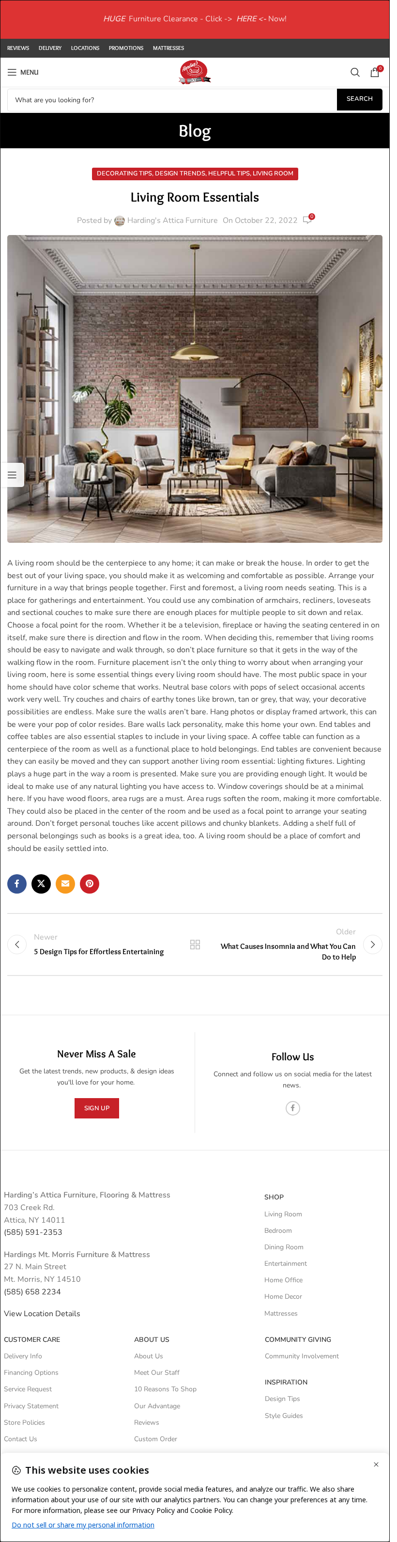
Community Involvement (302, 1356)
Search (360, 98)
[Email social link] (65, 884)
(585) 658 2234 (32, 1292)
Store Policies (24, 1422)
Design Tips (282, 1398)
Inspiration (286, 1382)
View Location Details (43, 1313)
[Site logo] (195, 71)
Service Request (28, 1389)
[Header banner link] (195, 19)
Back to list (194, 944)
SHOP (274, 1197)
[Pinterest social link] (89, 884)
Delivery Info (23, 1356)
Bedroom (278, 1230)
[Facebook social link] (17, 884)
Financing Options (31, 1372)
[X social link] (41, 884)
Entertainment (285, 1263)
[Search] (355, 72)
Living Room (273, 173)
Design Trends (180, 173)
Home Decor (283, 1296)
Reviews (146, 1422)
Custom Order (155, 1439)
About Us (151, 1339)
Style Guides (284, 1415)
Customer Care (32, 1339)
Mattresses (281, 1313)
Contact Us (20, 1439)
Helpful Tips (229, 173)
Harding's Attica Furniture (172, 220)
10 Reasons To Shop (165, 1389)
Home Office (283, 1280)
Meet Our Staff (157, 1372)
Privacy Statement (31, 1406)
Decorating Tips (124, 173)
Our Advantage (157, 1406)
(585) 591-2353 (33, 1232)
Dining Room (284, 1247)
